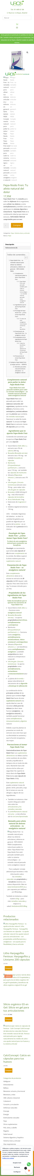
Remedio (12, 821)
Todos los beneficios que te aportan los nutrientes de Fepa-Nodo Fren (23, 348)
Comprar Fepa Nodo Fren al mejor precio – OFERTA (18, 363)
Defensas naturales (10, 1108)
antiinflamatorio (14, 637)
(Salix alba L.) (22, 446)
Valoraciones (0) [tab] (11, 248)
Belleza (5, 1088)
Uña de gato (12, 482)
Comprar (17, 225)
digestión (24, 683)
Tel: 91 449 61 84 (17, 9)
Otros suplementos (10, 1124)
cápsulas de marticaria (18, 473)
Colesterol (7, 1101)
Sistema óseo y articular (22, 233)
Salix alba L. (22, 608)
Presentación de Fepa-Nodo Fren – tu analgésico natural (21, 333)
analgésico (16, 635)
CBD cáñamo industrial (11, 1098)
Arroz (10, 499)
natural (17, 561)
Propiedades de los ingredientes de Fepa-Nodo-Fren (21, 339)
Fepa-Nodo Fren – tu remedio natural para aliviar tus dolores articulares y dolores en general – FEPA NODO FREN (17, 265)
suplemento (10, 561)
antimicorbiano (13, 640)
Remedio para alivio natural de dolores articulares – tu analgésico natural (20, 369)
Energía (6, 1114)
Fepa (12, 233)
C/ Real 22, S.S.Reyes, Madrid (17, 13)
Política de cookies (8, 1158)
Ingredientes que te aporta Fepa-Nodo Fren (20, 306)
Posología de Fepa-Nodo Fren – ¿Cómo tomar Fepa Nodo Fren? (20, 313)
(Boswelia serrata (21, 453)
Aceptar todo (17, 1163)
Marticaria (12, 463)
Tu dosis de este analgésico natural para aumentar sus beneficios (23, 324)
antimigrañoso (22, 642)
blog (17, 899)
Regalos (6, 1131)
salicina (10, 451)
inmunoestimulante (16, 674)
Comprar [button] (8, 968)
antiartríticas (22, 620)
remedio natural (15, 417)
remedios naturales (18, 901)
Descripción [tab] (9, 244)
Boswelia (11, 453)
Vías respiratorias (9, 1144)
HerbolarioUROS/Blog (19, 906)
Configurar (17, 1172)
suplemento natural (17, 783)
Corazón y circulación (11, 1104)
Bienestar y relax (9, 1095)
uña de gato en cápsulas (17, 490)
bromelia (20, 679)
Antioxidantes (8, 1085)
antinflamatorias (14, 622)
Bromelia (11, 492)
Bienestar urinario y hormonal (14, 1091)
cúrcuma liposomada (20, 816)
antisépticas (13, 625)
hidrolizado (16, 499)
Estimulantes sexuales (11, 1118)
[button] (27, 52)
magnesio (21, 502)
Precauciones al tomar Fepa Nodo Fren (20, 358)
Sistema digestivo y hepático (13, 1137)
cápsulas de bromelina (16, 497)
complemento (20, 553)
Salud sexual (7, 1134)
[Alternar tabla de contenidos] (25, 257)
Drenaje (6, 1111)
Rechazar (17, 1167)
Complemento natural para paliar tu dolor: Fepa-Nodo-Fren (21, 276)
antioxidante (12, 671)
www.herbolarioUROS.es (16, 887)
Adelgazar (6, 1081)
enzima (17, 524)
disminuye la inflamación (18, 686)
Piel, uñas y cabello (10, 1128)
